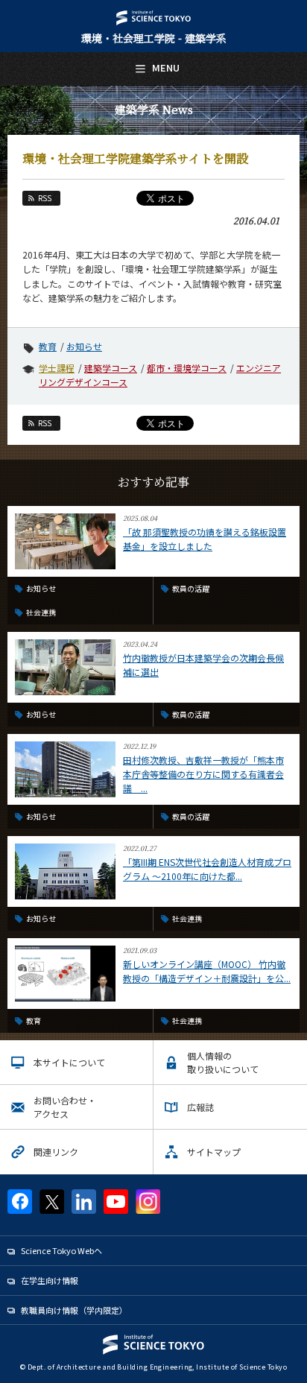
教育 (48, 346)
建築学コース (110, 367)
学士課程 (57, 367)
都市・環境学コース (187, 367)
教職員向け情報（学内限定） (74, 1310)
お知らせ (84, 346)
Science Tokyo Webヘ (61, 1250)
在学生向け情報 (49, 1280)
